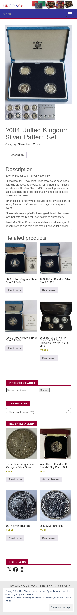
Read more (14, 290)
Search (44, 390)
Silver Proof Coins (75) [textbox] (37, 412)
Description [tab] (17, 155)
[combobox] (38, 410)
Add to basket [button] (50, 479)
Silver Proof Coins (29, 144)
